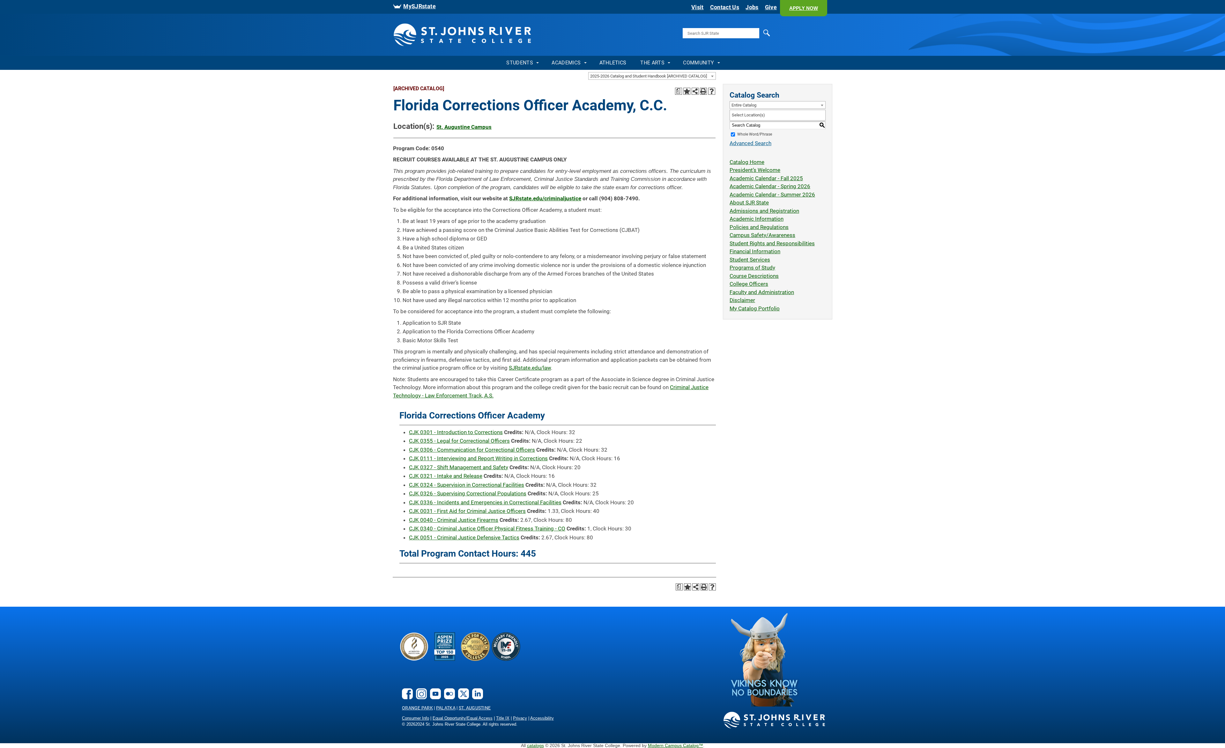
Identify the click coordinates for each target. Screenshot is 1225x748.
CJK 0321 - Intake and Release (445, 476)
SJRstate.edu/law (530, 368)
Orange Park (417, 707)
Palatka (446, 707)
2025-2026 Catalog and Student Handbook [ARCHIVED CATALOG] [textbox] (648, 76)
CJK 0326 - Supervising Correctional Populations (467, 493)
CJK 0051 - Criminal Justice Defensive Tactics (464, 537)
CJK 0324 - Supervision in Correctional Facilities (466, 485)
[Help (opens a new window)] (711, 91)
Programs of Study (752, 267)
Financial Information (755, 251)
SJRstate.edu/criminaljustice (545, 198)
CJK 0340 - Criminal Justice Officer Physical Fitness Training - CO (487, 528)
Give (771, 7)
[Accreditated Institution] (414, 659)
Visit (697, 7)
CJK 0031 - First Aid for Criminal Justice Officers (467, 511)
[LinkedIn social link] (476, 697)
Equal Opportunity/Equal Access (463, 718)
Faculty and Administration (762, 292)
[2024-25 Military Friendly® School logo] (506, 659)
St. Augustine (475, 707)
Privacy (520, 718)
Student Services (750, 259)
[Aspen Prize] (444, 659)
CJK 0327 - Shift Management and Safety (458, 467)
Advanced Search (750, 143)
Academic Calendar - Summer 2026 (772, 194)
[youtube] (434, 697)
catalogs (535, 745)
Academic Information (756, 219)
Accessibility (542, 718)
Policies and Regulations (759, 227)
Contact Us (724, 7)
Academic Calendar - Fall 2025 (766, 178)
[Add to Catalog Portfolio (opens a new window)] (686, 91)
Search (753, 37)
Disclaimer (742, 300)
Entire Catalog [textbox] (743, 105)
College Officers (749, 284)
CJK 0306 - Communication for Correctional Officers (472, 450)
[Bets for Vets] (475, 659)
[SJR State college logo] (774, 727)
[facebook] (406, 697)
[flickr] (448, 697)
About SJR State (749, 202)
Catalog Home (747, 162)
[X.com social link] (462, 697)
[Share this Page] (695, 91)
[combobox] (652, 76)
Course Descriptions (754, 276)
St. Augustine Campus (464, 127)
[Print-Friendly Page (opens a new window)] (703, 91)
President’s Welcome (755, 170)
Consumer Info (415, 718)
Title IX (502, 718)
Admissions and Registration (764, 211)
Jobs (752, 7)
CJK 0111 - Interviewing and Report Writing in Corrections (478, 458)
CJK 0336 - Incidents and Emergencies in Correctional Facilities (485, 502)
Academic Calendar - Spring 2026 (770, 186)
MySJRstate (419, 6)
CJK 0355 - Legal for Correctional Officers (459, 441)
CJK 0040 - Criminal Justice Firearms (453, 520)
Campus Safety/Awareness (762, 235)
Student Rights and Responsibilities (772, 243)
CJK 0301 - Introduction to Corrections (456, 432)
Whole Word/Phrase (754, 134)
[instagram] (420, 697)
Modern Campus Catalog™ (675, 745)
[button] (803, 8)
